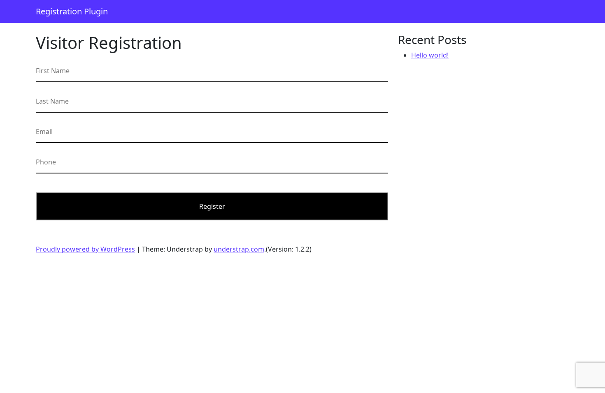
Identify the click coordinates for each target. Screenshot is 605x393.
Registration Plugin (72, 11)
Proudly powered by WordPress (85, 249)
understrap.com (239, 249)
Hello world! (430, 55)
